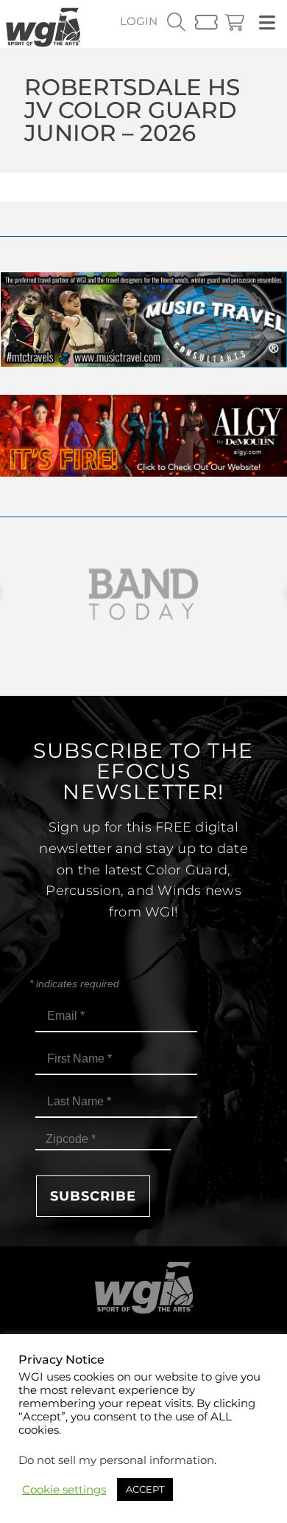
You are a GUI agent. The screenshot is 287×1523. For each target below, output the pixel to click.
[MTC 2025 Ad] (143, 363)
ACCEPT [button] (145, 1489)
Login (138, 21)
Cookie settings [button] (64, 1489)
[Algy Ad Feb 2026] (143, 473)
